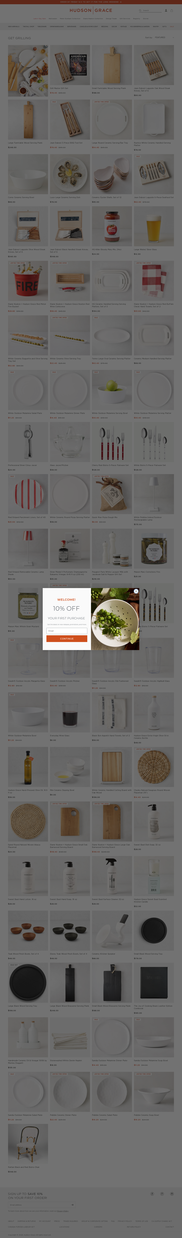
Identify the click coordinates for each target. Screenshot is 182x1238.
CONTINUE (67, 638)
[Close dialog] (136, 591)
